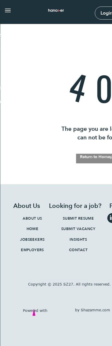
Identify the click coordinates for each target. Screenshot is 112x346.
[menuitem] (32, 218)
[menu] (8, 10)
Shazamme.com (95, 310)
